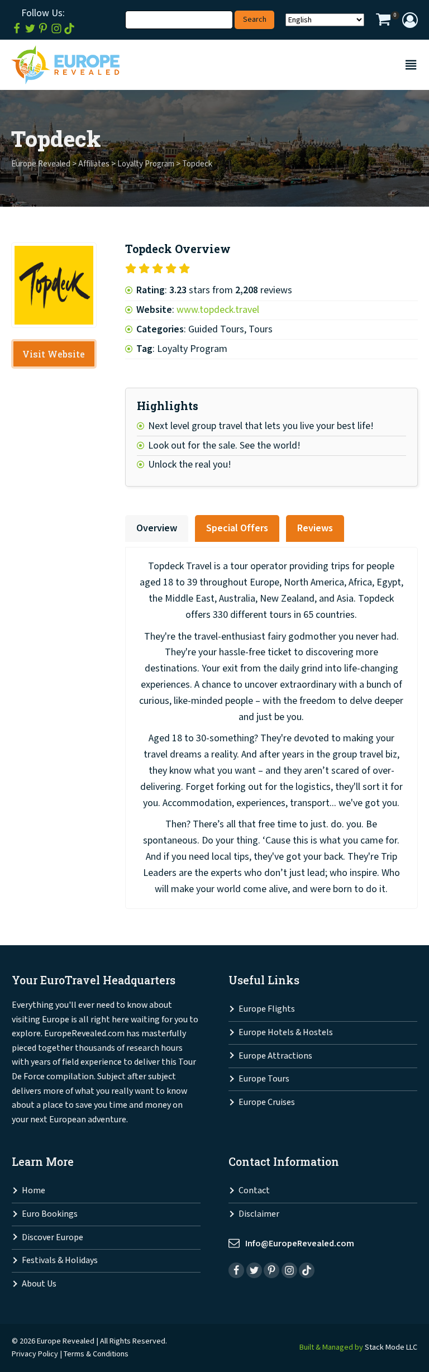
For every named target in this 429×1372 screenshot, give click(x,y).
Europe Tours (264, 1079)
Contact (254, 1191)
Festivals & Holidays (60, 1260)
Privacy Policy (35, 1354)
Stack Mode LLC (391, 1347)
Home (33, 1191)
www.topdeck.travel (218, 309)
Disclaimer (259, 1214)
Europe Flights (267, 1009)
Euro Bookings (50, 1214)
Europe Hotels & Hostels (286, 1032)
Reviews (315, 528)
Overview (156, 528)
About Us (39, 1284)
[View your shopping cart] (383, 21)
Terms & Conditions (96, 1354)
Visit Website (53, 354)
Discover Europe (52, 1238)
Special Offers (237, 528)
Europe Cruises (267, 1102)
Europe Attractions (275, 1056)
